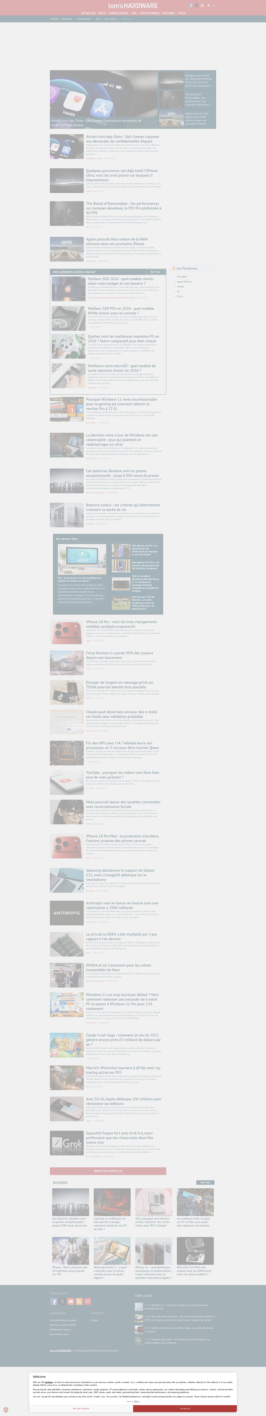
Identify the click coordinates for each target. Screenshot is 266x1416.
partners (49, 1382)
